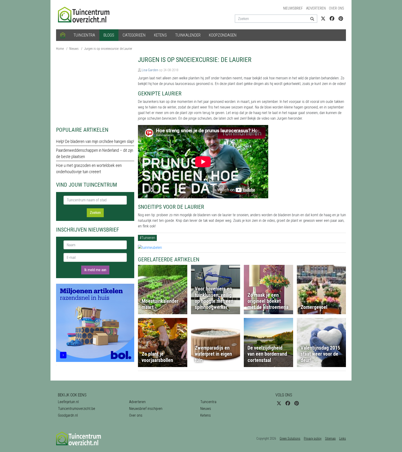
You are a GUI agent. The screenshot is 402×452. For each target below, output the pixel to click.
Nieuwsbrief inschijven (145, 408)
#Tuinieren (147, 238)
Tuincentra (84, 35)
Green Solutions (290, 438)
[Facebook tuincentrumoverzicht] (331, 18)
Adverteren (316, 8)
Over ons (336, 8)
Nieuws (74, 49)
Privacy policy (313, 438)
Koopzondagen (223, 35)
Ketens (160, 35)
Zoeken (95, 212)
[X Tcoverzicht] (323, 18)
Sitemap (330, 438)
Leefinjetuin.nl (68, 402)
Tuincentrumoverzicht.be (76, 408)
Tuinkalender (188, 35)
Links (342, 438)
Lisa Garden (150, 70)
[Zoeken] (310, 18)
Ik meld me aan (95, 270)
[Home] (62, 35)
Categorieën (134, 35)
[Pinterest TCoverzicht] (340, 18)
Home (60, 49)
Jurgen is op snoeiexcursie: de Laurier (108, 49)
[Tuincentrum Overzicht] (86, 14)
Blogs (109, 35)
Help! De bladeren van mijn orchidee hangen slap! (95, 141)
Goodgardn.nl (68, 415)
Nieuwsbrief (293, 8)
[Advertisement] (95, 88)
